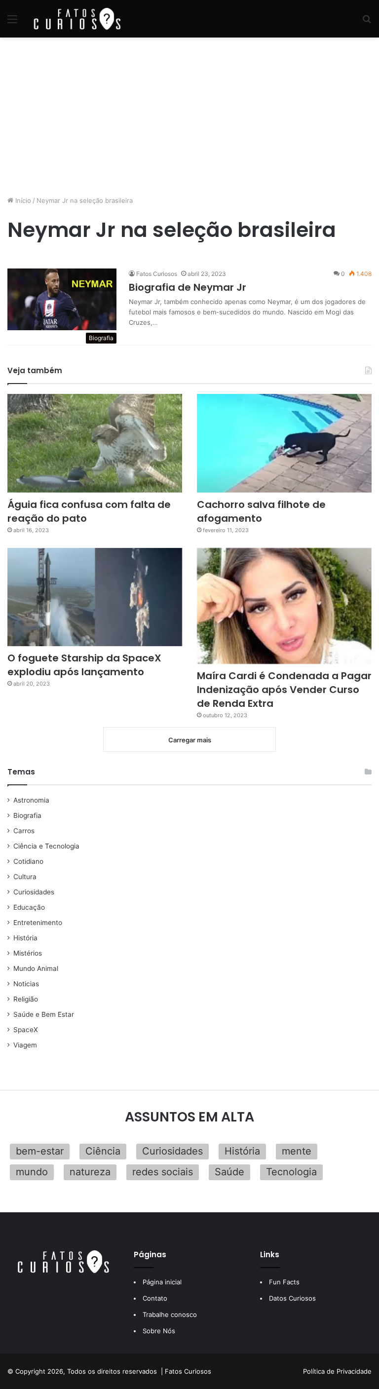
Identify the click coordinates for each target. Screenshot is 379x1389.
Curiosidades (33, 892)
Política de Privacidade (337, 1371)
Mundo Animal (35, 968)
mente (296, 1151)
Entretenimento (37, 922)
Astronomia (31, 800)
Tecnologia (291, 1172)
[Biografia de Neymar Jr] (61, 299)
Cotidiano (28, 861)
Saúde (229, 1172)
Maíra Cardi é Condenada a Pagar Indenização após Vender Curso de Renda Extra (284, 689)
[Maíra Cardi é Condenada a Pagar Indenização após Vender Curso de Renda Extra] (284, 606)
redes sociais (162, 1172)
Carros (24, 831)
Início (22, 200)
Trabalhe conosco (170, 1314)
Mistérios (27, 953)
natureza (90, 1172)
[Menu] (12, 22)
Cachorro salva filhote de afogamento (261, 511)
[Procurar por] (367, 22)
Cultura (25, 877)
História (25, 938)
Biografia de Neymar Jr (187, 287)
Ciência (102, 1151)
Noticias (26, 984)
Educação (29, 907)
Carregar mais (189, 740)
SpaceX (25, 1030)
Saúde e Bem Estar (43, 1014)
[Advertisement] (189, 116)
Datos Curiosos (292, 1298)
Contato (155, 1298)
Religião (25, 999)
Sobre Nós (159, 1331)
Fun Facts (284, 1282)
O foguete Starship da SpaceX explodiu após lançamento (84, 665)
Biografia (27, 815)
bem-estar (40, 1151)
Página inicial (162, 1282)
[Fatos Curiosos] (77, 19)
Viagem (25, 1045)
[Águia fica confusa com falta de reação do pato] (94, 443)
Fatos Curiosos (156, 273)
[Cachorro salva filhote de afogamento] (284, 443)
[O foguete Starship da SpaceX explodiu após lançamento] (94, 597)
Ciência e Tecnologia (46, 846)
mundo (32, 1172)
